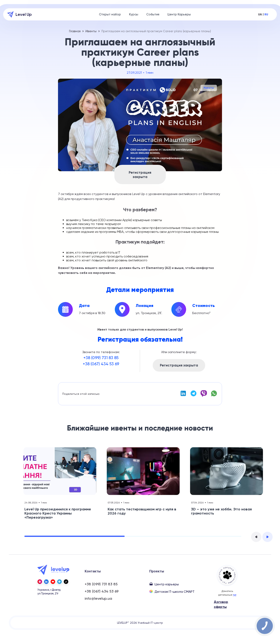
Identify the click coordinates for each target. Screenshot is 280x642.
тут (234, 594)
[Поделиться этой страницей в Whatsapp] (214, 396)
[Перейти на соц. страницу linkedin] (46, 581)
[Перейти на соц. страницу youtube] (53, 581)
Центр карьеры (167, 584)
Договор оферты (221, 604)
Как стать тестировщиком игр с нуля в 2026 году (142, 511)
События (152, 14)
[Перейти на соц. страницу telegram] (59, 581)
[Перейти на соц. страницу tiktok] (66, 581)
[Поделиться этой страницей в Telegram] (193, 396)
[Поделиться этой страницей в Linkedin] (183, 396)
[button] (256, 537)
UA (260, 14)
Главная (75, 31)
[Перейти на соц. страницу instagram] (40, 581)
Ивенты (91, 31)
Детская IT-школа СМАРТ (175, 592)
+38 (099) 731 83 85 (100, 357)
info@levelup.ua (98, 598)
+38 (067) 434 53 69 (101, 363)
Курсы (133, 14)
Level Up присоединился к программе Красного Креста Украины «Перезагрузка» (57, 513)
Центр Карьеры (179, 14)
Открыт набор (110, 14)
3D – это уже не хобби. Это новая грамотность (221, 511)
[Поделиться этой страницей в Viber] (203, 396)
